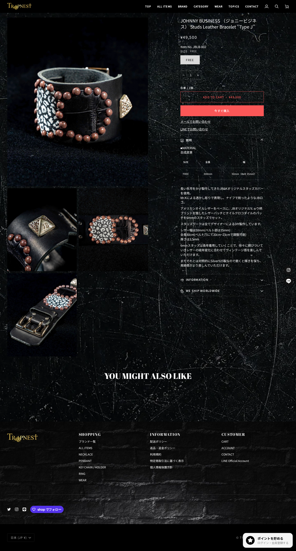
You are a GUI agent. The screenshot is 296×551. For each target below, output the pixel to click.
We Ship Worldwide (202, 290)
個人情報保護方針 (161, 467)
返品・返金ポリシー (162, 448)
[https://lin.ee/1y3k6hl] (24, 509)
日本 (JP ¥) (19, 537)
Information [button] (165, 434)
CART (225, 441)
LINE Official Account (235, 461)
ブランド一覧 (87, 441)
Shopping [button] (90, 434)
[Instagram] (17, 509)
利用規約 (155, 454)
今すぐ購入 (222, 111)
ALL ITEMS (85, 448)
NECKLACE (86, 454)
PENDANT (85, 461)
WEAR (82, 480)
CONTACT (227, 454)
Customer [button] (233, 434)
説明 (188, 140)
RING (82, 474)
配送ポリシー (158, 441)
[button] (183, 6)
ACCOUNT (228, 448)
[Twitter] (9, 509)
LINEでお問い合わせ (194, 129)
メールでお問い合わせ (195, 121)
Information (196, 279)
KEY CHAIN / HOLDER (92, 467)
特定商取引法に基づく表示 (167, 461)
